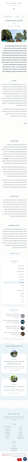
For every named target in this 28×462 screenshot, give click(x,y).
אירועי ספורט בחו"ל (20, 271)
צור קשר (14, 446)
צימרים (22, 298)
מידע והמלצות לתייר (20, 290)
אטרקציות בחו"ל (21, 268)
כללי (23, 288)
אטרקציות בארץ (21, 266)
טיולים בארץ (22, 279)
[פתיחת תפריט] (14, 8)
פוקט (7, 158)
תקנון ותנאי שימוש (14, 448)
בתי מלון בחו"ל (21, 277)
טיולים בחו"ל (17, 16)
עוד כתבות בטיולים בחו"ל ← (14, 253)
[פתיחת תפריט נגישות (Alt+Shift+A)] (25, 459)
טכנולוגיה (22, 285)
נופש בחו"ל (22, 296)
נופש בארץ (22, 293)
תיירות (23, 301)
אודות (14, 444)
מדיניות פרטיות (14, 450)
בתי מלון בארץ (21, 274)
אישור (19, 459)
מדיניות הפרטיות (5, 455)
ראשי (23, 16)
